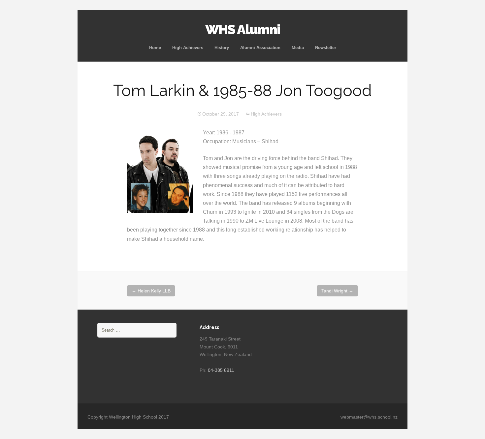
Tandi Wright (337, 290)
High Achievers (187, 47)
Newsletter (325, 47)
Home (155, 47)
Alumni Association (260, 47)
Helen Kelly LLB (151, 290)
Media (298, 47)
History (221, 47)
